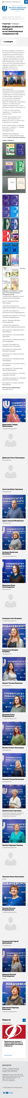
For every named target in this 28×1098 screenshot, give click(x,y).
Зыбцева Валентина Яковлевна (10, 553)
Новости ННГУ (6, 1023)
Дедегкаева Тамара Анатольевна (10, 425)
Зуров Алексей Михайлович (13, 521)
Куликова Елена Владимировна (8, 715)
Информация (8, 1055)
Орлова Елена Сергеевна (11, 811)
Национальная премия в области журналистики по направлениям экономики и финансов (13, 1044)
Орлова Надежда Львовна (12, 845)
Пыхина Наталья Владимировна (8, 909)
